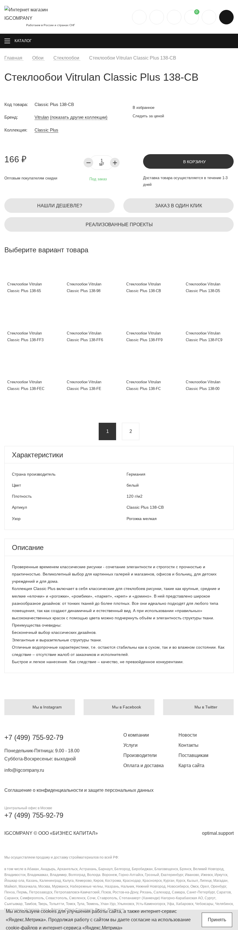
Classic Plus (46, 129)
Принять (217, 919)
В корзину (194, 161)
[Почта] (156, 17)
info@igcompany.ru (24, 770)
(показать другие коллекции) (78, 117)
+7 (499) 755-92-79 (33, 737)
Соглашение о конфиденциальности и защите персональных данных (79, 790)
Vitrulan (42, 117)
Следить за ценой (147, 116)
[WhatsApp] (174, 17)
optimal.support (218, 833)
